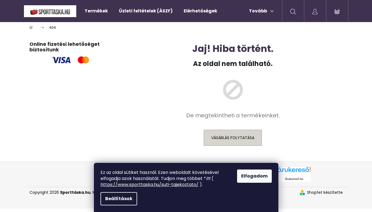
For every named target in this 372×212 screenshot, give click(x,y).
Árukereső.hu (294, 179)
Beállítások (118, 198)
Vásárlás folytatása (232, 138)
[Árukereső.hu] (294, 171)
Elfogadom (254, 176)
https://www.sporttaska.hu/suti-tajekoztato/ (150, 184)
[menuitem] (96, 11)
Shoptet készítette (325, 192)
